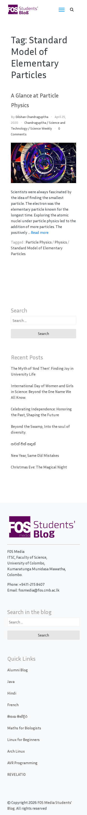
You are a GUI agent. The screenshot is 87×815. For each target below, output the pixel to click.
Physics (61, 242)
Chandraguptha (35, 122)
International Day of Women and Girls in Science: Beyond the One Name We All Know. (42, 391)
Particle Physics (39, 242)
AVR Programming (22, 762)
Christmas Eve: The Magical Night (39, 467)
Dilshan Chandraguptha (31, 117)
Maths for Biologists (24, 728)
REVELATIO (16, 774)
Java (10, 681)
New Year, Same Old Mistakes (35, 455)
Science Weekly (41, 128)
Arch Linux (16, 751)
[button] (72, 10)
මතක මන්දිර (17, 716)
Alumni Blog (17, 669)
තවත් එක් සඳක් (23, 443)
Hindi (11, 693)
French (13, 704)
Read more (40, 232)
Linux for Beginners (23, 739)
